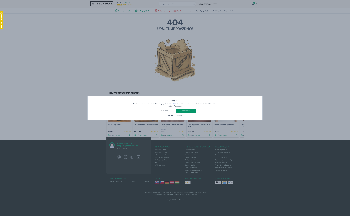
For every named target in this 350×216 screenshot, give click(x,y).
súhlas (174, 104)
